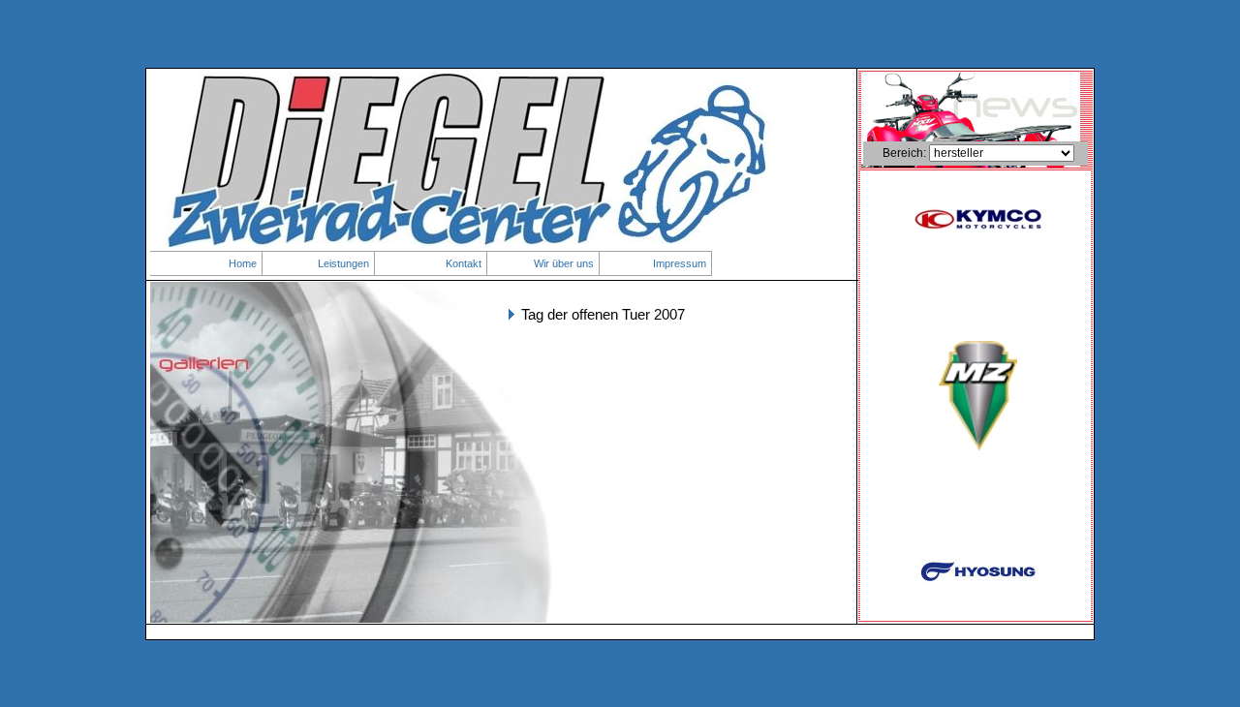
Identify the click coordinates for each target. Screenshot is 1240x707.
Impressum (679, 263)
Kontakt (463, 263)
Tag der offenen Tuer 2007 (603, 315)
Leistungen (343, 263)
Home (243, 263)
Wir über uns (564, 263)
